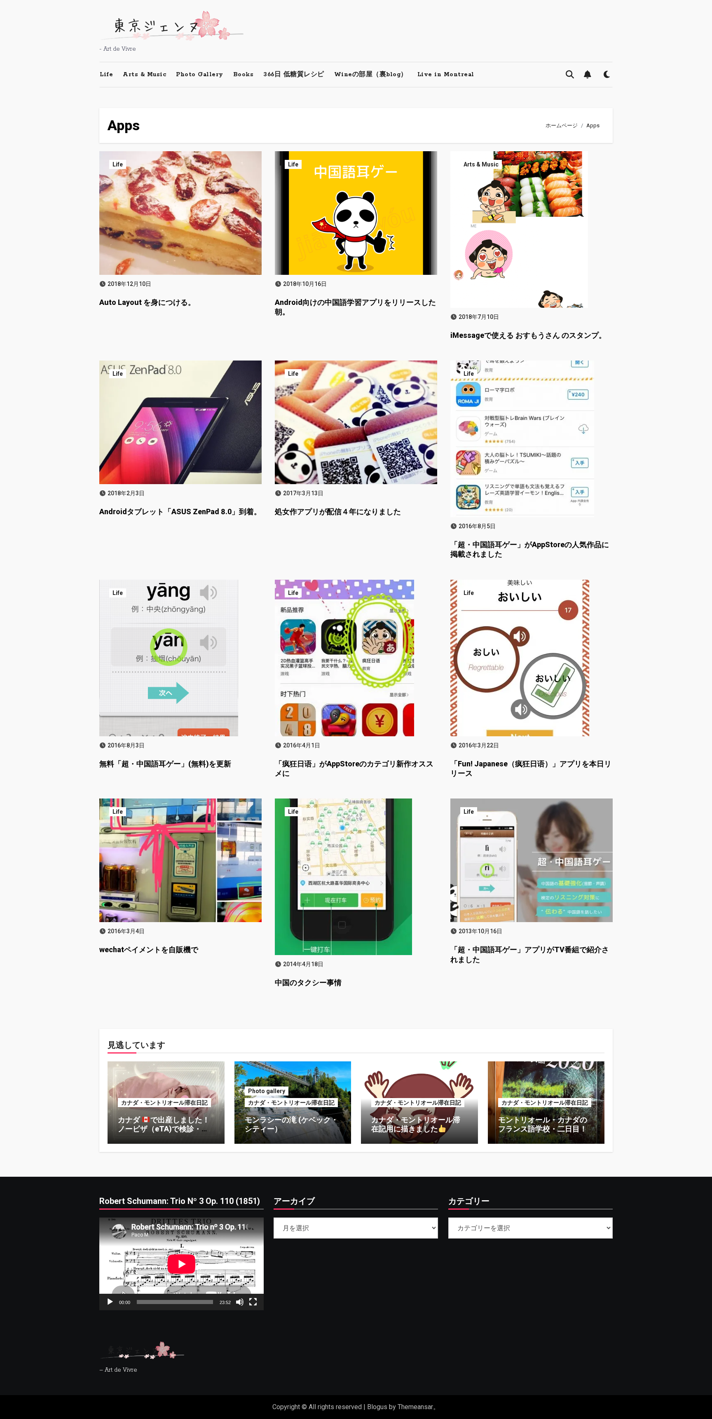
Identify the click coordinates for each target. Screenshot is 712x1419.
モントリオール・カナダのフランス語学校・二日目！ (542, 1124)
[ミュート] (240, 1301)
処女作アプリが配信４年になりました (338, 511)
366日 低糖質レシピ (293, 74)
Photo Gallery (199, 74)
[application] (181, 1264)
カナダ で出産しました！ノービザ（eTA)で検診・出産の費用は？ (164, 1128)
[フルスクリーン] (253, 1301)
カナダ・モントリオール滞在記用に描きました (415, 1124)
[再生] (110, 1301)
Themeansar (415, 1407)
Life (106, 74)
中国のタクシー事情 (308, 982)
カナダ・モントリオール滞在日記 (164, 1102)
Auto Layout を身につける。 (147, 302)
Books (243, 74)
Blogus (377, 1407)
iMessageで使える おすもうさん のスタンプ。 (528, 335)
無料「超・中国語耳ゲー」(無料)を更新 (165, 763)
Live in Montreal (445, 74)
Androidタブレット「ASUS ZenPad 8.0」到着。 (180, 511)
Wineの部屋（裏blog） (371, 74)
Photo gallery (266, 1091)
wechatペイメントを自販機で (148, 949)
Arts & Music (144, 74)
